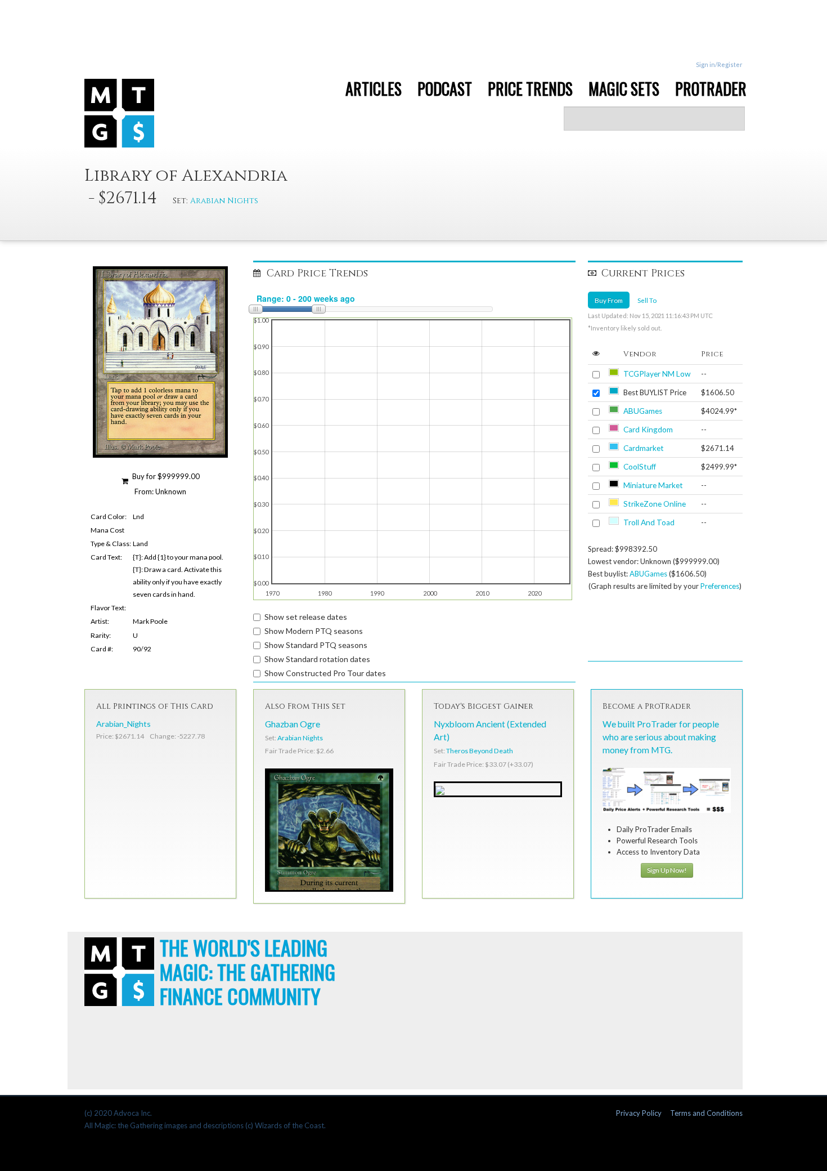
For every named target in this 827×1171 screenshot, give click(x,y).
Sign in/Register (719, 64)
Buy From (609, 300)
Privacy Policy (639, 1113)
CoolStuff (639, 466)
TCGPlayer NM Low (656, 373)
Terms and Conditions (706, 1113)
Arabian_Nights (123, 723)
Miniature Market (653, 485)
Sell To (647, 300)
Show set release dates (305, 617)
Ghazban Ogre (292, 724)
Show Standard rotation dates (317, 659)
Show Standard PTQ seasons (315, 645)
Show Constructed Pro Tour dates (325, 673)
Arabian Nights (224, 200)
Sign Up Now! (667, 870)
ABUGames (642, 410)
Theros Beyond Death (479, 751)
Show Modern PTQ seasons (313, 631)
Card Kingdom (648, 429)
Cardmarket (643, 448)
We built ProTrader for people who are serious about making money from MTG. (661, 737)
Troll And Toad (649, 522)
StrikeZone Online (654, 503)
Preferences (719, 586)
